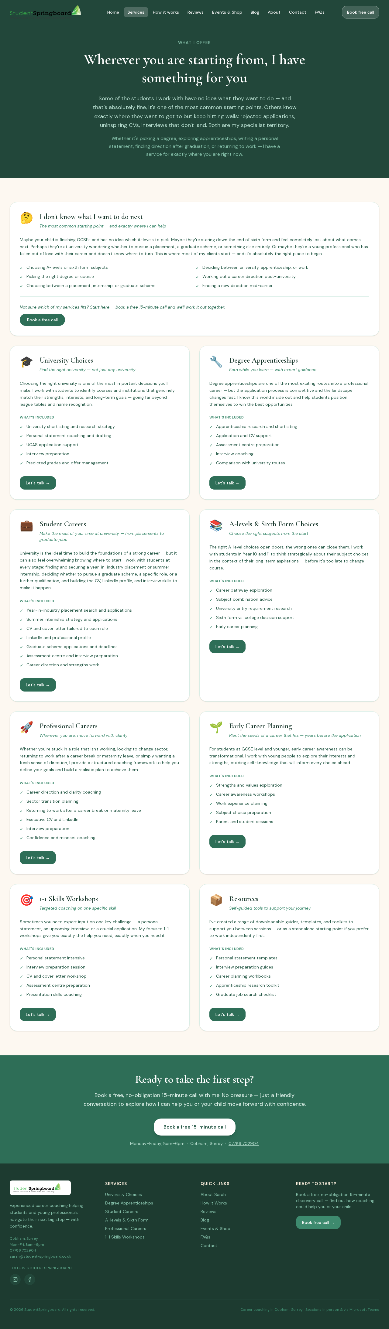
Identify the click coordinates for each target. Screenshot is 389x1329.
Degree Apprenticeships (129, 1203)
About (274, 12)
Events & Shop (227, 12)
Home (113, 12)
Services (136, 12)
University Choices (123, 1194)
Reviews (196, 12)
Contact (297, 12)
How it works (166, 12)
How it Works (214, 1203)
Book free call (360, 12)
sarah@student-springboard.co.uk (40, 1256)
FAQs (320, 12)
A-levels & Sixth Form (127, 1220)
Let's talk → (38, 483)
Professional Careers (125, 1228)
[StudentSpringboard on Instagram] (15, 1279)
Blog (255, 12)
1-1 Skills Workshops (125, 1237)
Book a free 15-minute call (195, 1127)
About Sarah (213, 1194)
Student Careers (121, 1211)
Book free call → (318, 1222)
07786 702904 (244, 1143)
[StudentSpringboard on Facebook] (29, 1279)
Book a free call (42, 320)
